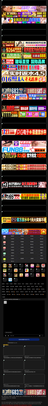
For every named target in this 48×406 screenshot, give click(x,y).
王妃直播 (36, 286)
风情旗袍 (12, 250)
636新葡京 (42, 289)
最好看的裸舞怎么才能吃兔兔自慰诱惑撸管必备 (13, 357)
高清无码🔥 (32, 294)
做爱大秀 (40, 291)
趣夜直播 (7, 289)
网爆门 (42, 252)
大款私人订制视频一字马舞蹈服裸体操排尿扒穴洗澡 (34, 386)
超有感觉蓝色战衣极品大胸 (30, 371)
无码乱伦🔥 (13, 291)
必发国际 (15, 289)
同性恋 (42, 255)
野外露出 (41, 244)
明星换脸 (22, 250)
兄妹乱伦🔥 (18, 294)
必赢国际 (3, 286)
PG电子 (23, 283)
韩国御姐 (22, 241)
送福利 (35, 283)
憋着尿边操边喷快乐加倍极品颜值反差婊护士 (12, 371)
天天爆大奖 (22, 291)
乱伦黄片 (40, 286)
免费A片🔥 (13, 294)
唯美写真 (31, 252)
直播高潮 (16, 286)
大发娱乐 (24, 289)
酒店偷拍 (28, 286)
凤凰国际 (7, 286)
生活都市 (12, 258)
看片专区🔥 (23, 294)
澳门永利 (19, 283)
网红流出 (31, 244)
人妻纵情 (31, 258)
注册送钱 (27, 283)
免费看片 (35, 291)
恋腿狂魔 (41, 247)
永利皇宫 (33, 289)
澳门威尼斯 (4, 294)
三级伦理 (12, 238)
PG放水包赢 (12, 286)
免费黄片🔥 (8, 291)
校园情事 (22, 258)
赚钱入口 (27, 294)
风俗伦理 (41, 258)
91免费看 (3, 297)
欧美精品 (31, 236)
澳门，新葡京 (31, 291)
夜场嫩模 (11, 289)
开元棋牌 (11, 283)
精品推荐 (12, 236)
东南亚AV (41, 241)
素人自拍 (41, 238)
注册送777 (31, 283)
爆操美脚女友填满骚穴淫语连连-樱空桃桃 (33, 357)
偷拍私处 (3, 289)
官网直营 (15, 283)
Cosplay (31, 238)
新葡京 (39, 283)
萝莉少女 (41, 236)
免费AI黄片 (37, 294)
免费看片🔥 (38, 289)
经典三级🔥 (9, 294)
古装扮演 (12, 247)
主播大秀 (32, 286)
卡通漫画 (12, 252)
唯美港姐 (31, 241)
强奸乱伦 (22, 236)
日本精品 (22, 238)
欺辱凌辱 (12, 244)
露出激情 (22, 252)
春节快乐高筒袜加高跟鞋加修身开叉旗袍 (12, 386)
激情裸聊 (3, 291)
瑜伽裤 (32, 250)
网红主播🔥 (42, 294)
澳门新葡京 (20, 289)
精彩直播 (20, 286)
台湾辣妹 (12, 241)
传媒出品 (12, 255)
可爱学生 (31, 247)
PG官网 (7, 283)
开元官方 (17, 291)
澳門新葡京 (29, 289)
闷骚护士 (41, 250)
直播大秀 (44, 291)
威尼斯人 (3, 283)
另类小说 (12, 261)
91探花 (22, 244)
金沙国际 (26, 291)
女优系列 (22, 247)
